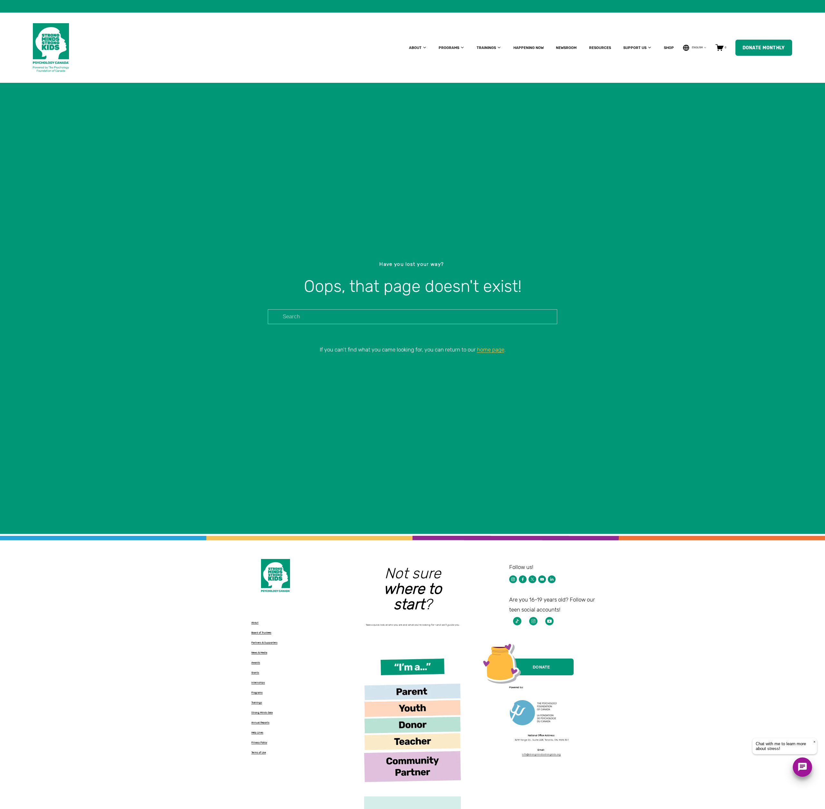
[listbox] (694, 47)
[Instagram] (513, 579)
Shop (669, 47)
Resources (600, 47)
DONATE (541, 667)
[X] (532, 579)
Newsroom (566, 47)
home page (490, 349)
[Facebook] (523, 579)
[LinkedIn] (552, 579)
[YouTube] (542, 579)
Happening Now (528, 47)
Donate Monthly (763, 47)
